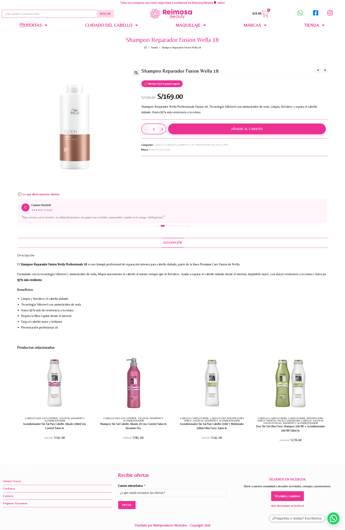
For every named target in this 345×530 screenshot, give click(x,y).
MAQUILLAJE (188, 25)
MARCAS (252, 25)
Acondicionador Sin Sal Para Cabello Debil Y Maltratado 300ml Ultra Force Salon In (212, 426)
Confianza (9, 488)
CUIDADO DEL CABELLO (108, 25)
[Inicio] (145, 47)
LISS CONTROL (50, 418)
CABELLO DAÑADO (165, 144)
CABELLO (185, 418)
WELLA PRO (222, 144)
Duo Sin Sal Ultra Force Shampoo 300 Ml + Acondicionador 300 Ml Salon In (290, 428)
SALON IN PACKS (272, 423)
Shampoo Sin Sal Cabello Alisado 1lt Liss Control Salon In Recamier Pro (133, 426)
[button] (136, 73)
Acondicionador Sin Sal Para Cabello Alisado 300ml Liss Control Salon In (54, 426)
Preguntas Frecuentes (15, 503)
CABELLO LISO (33, 418)
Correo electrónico (131, 486)
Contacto (8, 495)
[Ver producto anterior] (318, 70)
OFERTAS (271, 420)
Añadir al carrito (247, 129)
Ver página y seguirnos (287, 496)
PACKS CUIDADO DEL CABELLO (294, 420)
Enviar (127, 505)
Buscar (105, 13)
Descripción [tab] (172, 242)
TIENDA (311, 25)
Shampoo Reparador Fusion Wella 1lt (181, 47)
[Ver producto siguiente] (325, 70)
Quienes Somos (12, 481)
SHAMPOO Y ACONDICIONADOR (195, 144)
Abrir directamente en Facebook (287, 505)
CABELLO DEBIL (200, 418)
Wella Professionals (159, 149)
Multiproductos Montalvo (170, 525)
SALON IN (64, 418)
